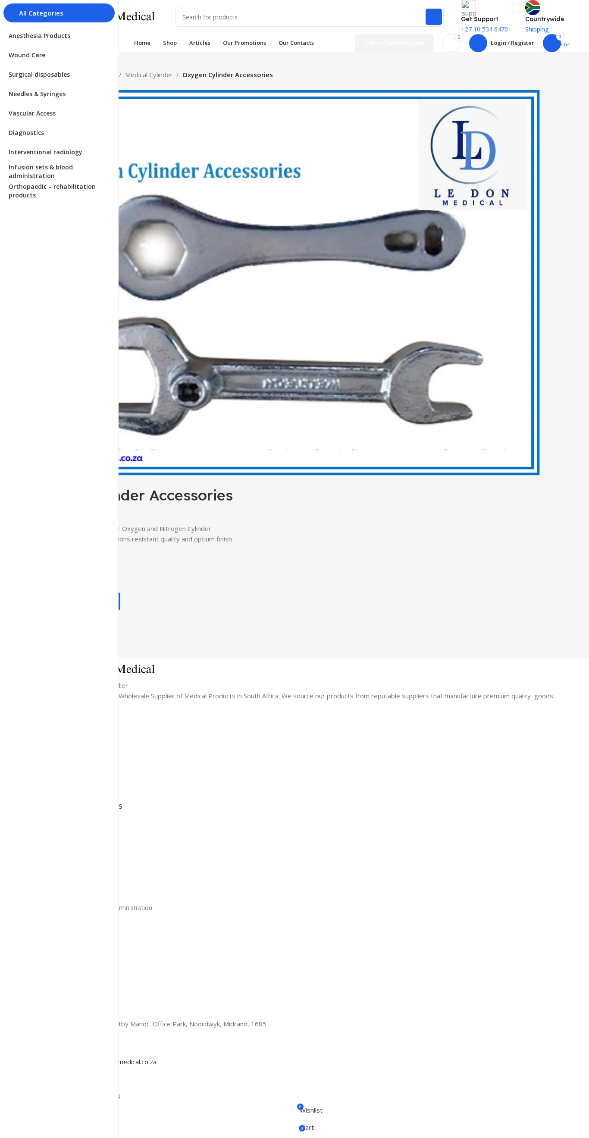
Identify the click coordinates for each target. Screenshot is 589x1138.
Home (59, 718)
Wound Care (67, 834)
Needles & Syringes (77, 863)
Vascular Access (72, 878)
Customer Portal (73, 962)
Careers (61, 933)
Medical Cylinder (149, 74)
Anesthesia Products (79, 819)
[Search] (434, 17)
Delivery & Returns (76, 977)
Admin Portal (68, 947)
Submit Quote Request (394, 43)
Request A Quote (74, 792)
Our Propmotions (74, 748)
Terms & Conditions (78, 992)
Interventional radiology (83, 893)
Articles (60, 762)
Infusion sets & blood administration (101, 908)
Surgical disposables (78, 848)
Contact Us (65, 777)
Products (62, 733)
